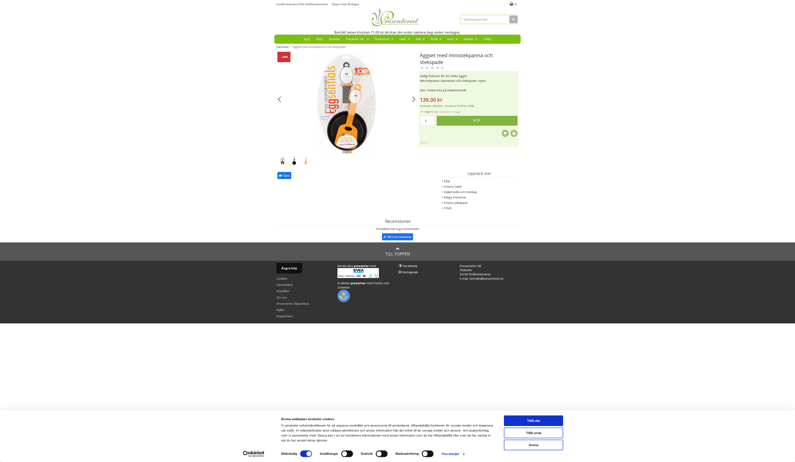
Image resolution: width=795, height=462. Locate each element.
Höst (319, 39)
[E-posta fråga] (514, 133)
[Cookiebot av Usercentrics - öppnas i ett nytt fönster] (254, 454)
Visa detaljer (450, 454)
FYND (487, 39)
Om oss (281, 297)
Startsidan (282, 47)
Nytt (307, 39)
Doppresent (284, 316)
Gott (450, 39)
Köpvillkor (283, 291)
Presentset (382, 39)
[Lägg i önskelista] (505, 133)
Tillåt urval (533, 433)
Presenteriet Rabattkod (292, 304)
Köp (477, 120)
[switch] (347, 453)
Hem (402, 39)
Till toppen (397, 254)
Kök (418, 39)
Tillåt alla (533, 420)
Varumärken (284, 285)
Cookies (281, 279)
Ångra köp (289, 268)
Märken (469, 39)
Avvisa (533, 445)
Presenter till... (355, 39)
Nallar (280, 310)
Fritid (434, 39)
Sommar (334, 39)
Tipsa (286, 175)
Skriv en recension (398, 237)
